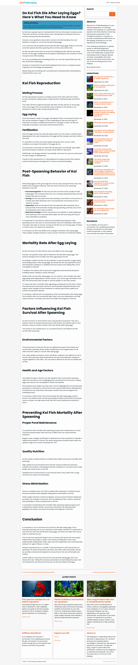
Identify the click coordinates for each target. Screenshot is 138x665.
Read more (26, 617)
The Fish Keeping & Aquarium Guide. (36, 661)
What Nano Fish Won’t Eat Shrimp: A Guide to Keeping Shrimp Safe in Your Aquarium (104, 113)
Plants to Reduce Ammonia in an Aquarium (104, 86)
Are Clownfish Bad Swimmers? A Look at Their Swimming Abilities (104, 183)
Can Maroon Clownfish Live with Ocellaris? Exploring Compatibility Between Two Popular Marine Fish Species (104, 172)
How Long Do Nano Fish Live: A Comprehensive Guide (104, 94)
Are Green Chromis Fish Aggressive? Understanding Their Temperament (104, 150)
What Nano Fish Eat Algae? (104, 123)
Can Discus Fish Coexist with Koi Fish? (104, 572)
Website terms (112, 661)
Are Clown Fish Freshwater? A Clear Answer (104, 201)
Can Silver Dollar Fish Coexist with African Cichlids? (102, 161)
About (56, 637)
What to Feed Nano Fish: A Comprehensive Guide (103, 103)
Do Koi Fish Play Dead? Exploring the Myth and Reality (39, 572)
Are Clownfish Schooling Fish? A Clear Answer (103, 192)
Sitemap (57, 640)
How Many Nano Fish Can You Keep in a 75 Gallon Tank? (103, 140)
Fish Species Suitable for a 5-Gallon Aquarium (104, 77)
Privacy (105, 661)
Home (107, 2)
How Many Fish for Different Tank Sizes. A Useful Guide (104, 131)
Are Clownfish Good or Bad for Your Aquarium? (104, 209)
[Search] (112, 14)
